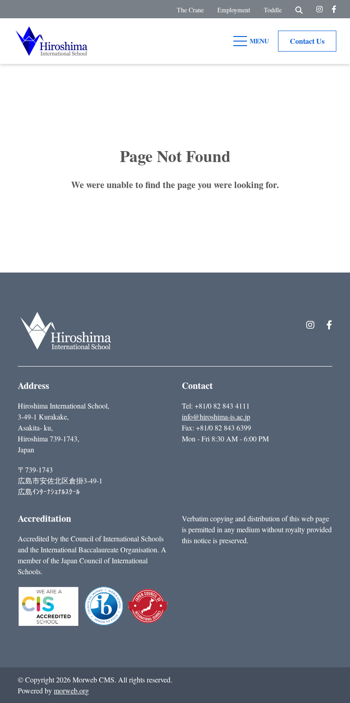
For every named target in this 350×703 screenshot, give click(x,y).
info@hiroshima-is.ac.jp (216, 416)
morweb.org (71, 690)
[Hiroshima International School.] (65, 330)
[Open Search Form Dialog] (299, 9)
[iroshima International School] (51, 39)
